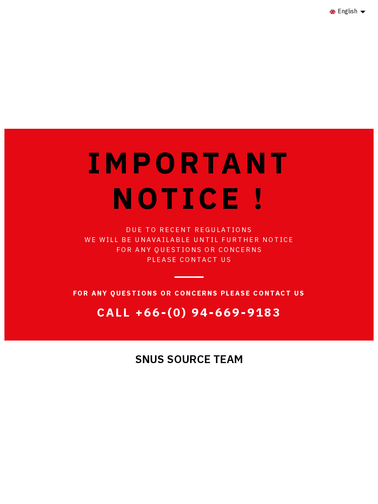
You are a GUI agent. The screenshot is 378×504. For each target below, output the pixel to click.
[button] (348, 12)
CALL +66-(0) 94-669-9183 (189, 313)
